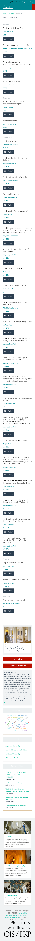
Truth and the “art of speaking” (15, 211)
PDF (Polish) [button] (8, 39)
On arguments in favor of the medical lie (15, 303)
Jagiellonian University (12, 746)
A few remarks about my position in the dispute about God (17, 358)
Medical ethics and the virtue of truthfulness (16, 250)
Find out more (8, 703)
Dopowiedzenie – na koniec (14, 562)
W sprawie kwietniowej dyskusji (16, 579)
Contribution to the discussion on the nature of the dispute (16, 520)
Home (4, 13)
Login (32, 2)
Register (25, 2)
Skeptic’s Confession (11, 81)
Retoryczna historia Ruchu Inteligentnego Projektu (14, 102)
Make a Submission (17, 665)
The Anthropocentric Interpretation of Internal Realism (17, 63)
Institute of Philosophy (12, 754)
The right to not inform (12, 268)
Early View (17, 659)
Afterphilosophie (10, 120)
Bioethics (8, 836)
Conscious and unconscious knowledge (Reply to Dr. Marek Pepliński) (16, 540)
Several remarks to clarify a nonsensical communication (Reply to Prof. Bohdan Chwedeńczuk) (17, 378)
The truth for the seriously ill (14, 285)
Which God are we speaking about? (17, 321)
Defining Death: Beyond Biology (15, 805)
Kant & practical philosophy (15, 866)
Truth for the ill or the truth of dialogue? (15, 159)
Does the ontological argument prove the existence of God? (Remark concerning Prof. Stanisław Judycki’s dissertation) (16, 420)
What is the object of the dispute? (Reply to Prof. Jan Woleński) (16, 339)
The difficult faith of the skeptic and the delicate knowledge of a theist (17, 481)
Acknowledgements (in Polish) (15, 600)
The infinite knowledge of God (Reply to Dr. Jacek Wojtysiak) (15, 501)
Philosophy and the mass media (16, 45)
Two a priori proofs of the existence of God (17, 399)
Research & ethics (11, 895)
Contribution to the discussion (15, 177)
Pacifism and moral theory (13, 783)
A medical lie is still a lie (12, 194)
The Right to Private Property (15, 28)
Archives (11, 13)
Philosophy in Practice (12, 758)
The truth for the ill (10, 141)
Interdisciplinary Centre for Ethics (16, 750)
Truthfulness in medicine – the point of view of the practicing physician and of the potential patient (17, 230)
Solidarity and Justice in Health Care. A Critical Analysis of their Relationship (17, 775)
